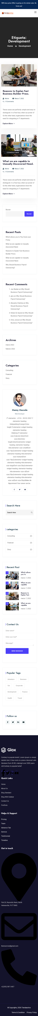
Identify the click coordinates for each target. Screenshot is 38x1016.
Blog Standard (6, 793)
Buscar (8, 210)
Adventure (11, 679)
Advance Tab (6, 828)
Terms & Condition (18, 1012)
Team (3, 823)
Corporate (19, 685)
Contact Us (5, 801)
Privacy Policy (32, 1012)
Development (25, 46)
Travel (20, 698)
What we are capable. (25, 584)
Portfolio (4, 805)
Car (9, 685)
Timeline (4, 840)
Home (10, 46)
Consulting (13, 152)
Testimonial (5, 836)
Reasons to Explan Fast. (25, 594)
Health (10, 698)
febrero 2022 (10, 349)
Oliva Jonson (15, 320)
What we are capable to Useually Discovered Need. (18, 162)
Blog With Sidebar (7, 797)
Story (10, 82)
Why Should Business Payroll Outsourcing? (20, 306)
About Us (4, 788)
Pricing (3, 819)
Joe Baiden (15, 289)
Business (23, 679)
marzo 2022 (10, 345)
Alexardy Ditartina (17, 303)
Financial (9, 374)
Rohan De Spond (16, 313)
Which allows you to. (26, 573)
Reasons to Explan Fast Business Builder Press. (16, 92)
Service (4, 832)
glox (12, 296)
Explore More (8, 124)
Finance (24, 692)
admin (7, 98)
